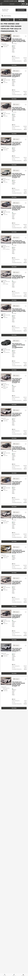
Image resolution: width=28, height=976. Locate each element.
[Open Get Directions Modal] (23, 4)
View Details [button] (14, 65)
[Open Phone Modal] (25, 4)
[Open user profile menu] (27, 4)
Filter (22, 19)
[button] (14, 65)
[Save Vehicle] (26, 36)
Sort (8, 19)
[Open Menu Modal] (1, 4)
